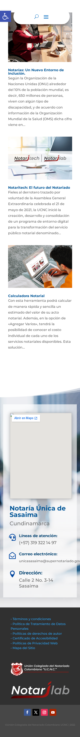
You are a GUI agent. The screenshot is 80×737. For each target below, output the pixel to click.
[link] (5, 16)
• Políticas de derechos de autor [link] (36, 633)
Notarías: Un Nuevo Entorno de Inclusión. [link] (36, 72)
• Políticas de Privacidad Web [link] (34, 643)
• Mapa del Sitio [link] (23, 648)
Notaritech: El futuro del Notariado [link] (39, 188)
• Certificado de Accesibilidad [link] (34, 638)
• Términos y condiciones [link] (31, 619)
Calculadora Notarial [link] (26, 296)
